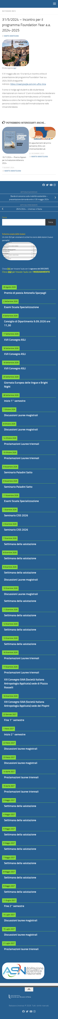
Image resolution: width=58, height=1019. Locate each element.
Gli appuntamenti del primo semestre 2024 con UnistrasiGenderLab (40, 146)
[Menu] (54, 3)
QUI (14, 68)
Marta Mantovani (11, 36)
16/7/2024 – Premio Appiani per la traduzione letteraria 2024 (14, 160)
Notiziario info (9, 11)
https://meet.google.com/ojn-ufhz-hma (28, 84)
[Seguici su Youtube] (51, 185)
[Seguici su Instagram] (54, 185)
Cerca (50, 222)
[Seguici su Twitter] (47, 185)
